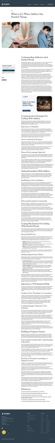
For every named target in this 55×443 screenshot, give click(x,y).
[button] (30, 4)
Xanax (47, 432)
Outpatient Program (30, 416)
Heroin (42, 423)
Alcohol (47, 415)
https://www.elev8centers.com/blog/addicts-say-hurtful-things (33, 391)
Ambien (42, 416)
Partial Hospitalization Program (31, 418)
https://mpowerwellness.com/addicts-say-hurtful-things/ (32, 395)
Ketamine (47, 423)
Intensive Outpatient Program (31, 415)
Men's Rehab (48, 426)
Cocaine (42, 418)
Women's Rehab (43, 432)
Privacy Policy (51, 439)
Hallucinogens (48, 421)
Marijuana (47, 424)
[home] (6, 4)
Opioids (42, 429)
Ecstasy (47, 420)
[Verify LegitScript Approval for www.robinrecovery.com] (8, 432)
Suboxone (47, 431)
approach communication (25, 122)
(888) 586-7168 (4, 423)
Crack (47, 418)
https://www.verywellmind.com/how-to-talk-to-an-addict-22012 (33, 399)
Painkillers (47, 429)
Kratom (42, 424)
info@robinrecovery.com (5, 424)
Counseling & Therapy (30, 420)
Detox (28, 421)
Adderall (42, 415)
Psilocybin (42, 431)
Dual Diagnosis (43, 420)
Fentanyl (42, 421)
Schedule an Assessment (31, 430)
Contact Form (29, 427)
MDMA (42, 426)
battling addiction (44, 154)
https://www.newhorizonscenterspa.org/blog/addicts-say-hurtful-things (34, 393)
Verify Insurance (29, 429)
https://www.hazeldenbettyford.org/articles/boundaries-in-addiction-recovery (36, 401)
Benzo (47, 416)
